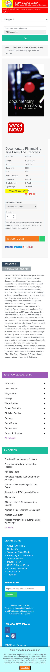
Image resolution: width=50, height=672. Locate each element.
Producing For (20, 555)
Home (7, 48)
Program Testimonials (17, 269)
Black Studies (11, 403)
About (16, 546)
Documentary (11, 428)
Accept (25, 668)
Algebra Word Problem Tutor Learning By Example (23, 521)
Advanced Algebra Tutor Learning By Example (22, 478)
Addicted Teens (12, 472)
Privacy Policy (14, 562)
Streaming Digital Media (18, 552)
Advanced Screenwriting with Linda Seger (21, 485)
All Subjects (10, 438)
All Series (9, 527)
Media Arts (17, 48)
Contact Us (12, 549)
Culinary (9, 418)
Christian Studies (13, 413)
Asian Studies (11, 388)
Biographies (10, 393)
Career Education (13, 408)
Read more (15, 663)
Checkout (11, 9)
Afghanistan (10, 497)
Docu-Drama (11, 423)
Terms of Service (15, 559)
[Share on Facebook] (9, 247)
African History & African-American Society (21, 503)
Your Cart (11, 575)
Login (17, 9)
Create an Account (27, 9)
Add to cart (17, 239)
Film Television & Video (33, 48)
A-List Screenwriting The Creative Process (21, 465)
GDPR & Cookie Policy (18, 565)
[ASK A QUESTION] (42, 238)
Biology (8, 398)
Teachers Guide (17, 191)
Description (11, 264)
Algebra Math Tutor (14, 515)
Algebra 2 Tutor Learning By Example (22, 510)
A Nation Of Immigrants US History (21, 459)
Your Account (13, 571)
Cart (4, 9)
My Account (6, 12)
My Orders (38, 9)
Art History (10, 383)
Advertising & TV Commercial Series (22, 492)
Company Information (17, 568)
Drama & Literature (14, 433)
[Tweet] (18, 247)
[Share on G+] (24, 247)
